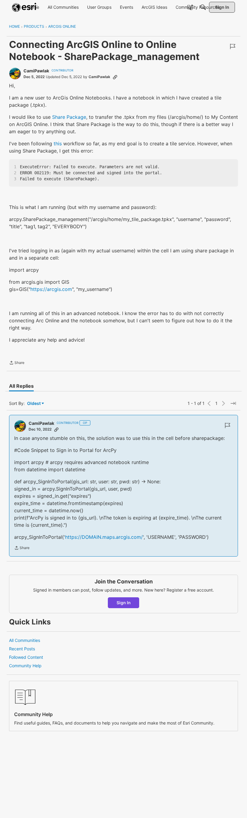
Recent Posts (22, 648)
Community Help (25, 665)
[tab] (21, 386)
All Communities (24, 640)
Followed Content (26, 657)
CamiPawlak (36, 70)
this (58, 144)
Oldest (34, 403)
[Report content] (232, 46)
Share (16, 363)
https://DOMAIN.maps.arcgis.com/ (104, 537)
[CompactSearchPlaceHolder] (203, 7)
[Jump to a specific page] (233, 403)
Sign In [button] (124, 602)
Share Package (69, 117)
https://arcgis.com (51, 289)
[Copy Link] (115, 77)
